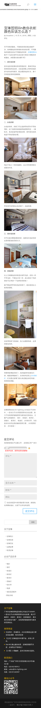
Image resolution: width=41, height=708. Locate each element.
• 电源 (8, 588)
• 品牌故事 (9, 547)
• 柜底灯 (9, 571)
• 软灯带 (9, 585)
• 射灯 (8, 567)
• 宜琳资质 (9, 540)
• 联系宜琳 (9, 550)
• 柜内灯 (9, 574)
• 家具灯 (9, 578)
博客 (29, 35)
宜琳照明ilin (32, 52)
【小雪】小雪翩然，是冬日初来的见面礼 (20, 651)
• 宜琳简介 (9, 536)
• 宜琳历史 (9, 543)
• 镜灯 (8, 564)
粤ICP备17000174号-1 (25, 705)
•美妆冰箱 (9, 595)
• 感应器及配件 (11, 592)
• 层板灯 (9, 581)
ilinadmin (9, 35)
